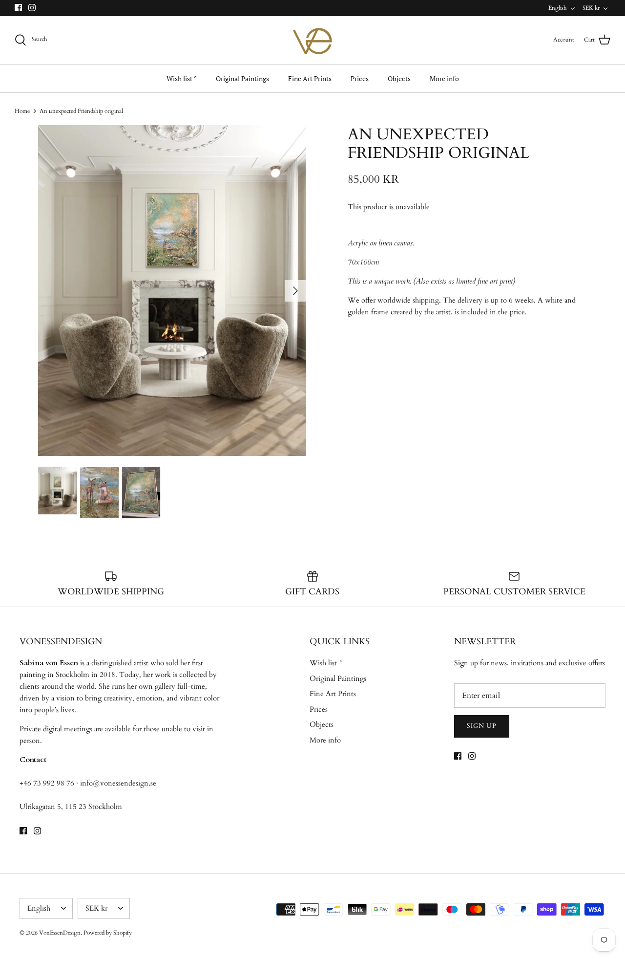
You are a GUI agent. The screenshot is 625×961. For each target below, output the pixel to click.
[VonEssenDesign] (312, 40)
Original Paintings (242, 78)
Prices (360, 78)
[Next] (295, 291)
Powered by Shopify (107, 933)
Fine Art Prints (310, 78)
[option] (172, 290)
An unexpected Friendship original (81, 111)
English (557, 8)
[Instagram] (32, 7)
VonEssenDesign (60, 933)
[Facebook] (18, 7)
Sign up (482, 725)
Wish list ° (182, 78)
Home (22, 111)
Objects (399, 78)
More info (444, 78)
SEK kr (591, 8)
